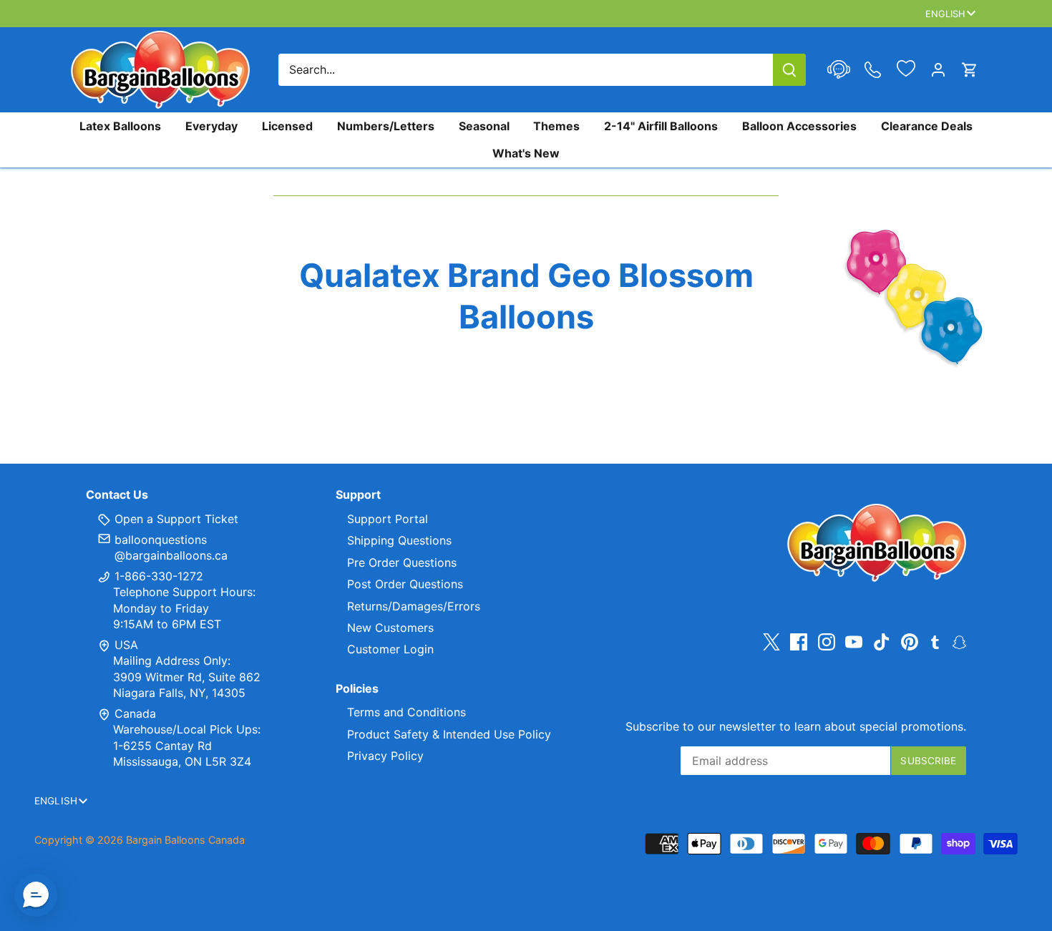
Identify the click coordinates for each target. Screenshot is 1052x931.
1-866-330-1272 (157, 576)
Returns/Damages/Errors (413, 606)
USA (126, 645)
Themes (556, 126)
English (945, 13)
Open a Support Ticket (174, 519)
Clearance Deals (927, 126)
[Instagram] (826, 642)
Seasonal (484, 126)
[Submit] (789, 70)
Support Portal (387, 519)
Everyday (211, 126)
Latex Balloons (120, 126)
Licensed (287, 126)
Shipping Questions (399, 540)
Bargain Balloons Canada (185, 840)
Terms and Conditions (406, 712)
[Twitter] (771, 642)
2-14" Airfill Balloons (661, 126)
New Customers (390, 627)
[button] (35, 895)
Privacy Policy (385, 756)
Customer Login (390, 649)
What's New (526, 153)
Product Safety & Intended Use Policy (449, 734)
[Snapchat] (959, 641)
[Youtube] (853, 642)
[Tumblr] (935, 641)
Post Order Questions (405, 584)
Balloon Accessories (799, 126)
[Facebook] (798, 642)
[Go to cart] (969, 69)
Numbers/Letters (385, 126)
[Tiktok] (881, 642)
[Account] (938, 69)
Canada (135, 713)
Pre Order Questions (402, 562)
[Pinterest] (909, 642)
